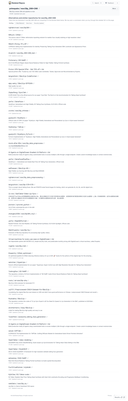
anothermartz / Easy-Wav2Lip (20, 308)
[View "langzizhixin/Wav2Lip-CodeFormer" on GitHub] (38, 76)
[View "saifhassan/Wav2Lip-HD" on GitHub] (29, 168)
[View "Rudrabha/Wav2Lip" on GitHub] (25, 298)
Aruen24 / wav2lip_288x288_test (22, 53)
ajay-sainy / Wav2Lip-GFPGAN (21, 83)
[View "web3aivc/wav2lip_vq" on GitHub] (27, 383)
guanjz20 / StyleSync (17, 118)
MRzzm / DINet (15, 35)
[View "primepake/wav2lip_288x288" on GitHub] (39, 8)
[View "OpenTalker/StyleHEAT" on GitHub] (28, 349)
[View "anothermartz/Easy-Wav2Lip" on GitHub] (33, 308)
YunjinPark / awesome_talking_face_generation (27, 317)
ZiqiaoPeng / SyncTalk (17, 92)
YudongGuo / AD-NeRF (18, 271)
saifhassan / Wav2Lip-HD (18, 168)
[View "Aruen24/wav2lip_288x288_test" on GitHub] (36, 53)
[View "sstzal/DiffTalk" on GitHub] (22, 331)
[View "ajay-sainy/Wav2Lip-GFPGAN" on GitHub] (33, 83)
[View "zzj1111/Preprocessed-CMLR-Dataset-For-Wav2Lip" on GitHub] (50, 289)
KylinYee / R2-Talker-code (19, 374)
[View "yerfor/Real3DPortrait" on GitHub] (28, 221)
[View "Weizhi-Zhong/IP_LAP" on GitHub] (27, 44)
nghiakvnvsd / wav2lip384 (19, 28)
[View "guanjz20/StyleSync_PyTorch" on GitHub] (33, 134)
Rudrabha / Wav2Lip (16, 299)
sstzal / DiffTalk (15, 331)
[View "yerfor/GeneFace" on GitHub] (24, 101)
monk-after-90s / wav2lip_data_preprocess (26, 143)
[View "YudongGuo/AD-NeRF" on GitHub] (28, 271)
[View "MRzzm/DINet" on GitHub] (21, 35)
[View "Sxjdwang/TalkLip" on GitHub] (24, 127)
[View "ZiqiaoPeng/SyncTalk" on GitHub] (27, 92)
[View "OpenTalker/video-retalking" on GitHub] (32, 340)
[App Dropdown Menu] (117, 3)
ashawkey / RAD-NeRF (18, 358)
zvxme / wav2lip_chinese (18, 111)
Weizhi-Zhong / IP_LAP (18, 44)
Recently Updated (39, 23)
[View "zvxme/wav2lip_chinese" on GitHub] (29, 110)
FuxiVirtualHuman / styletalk (20, 367)
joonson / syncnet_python (19, 205)
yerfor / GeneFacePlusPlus (19, 159)
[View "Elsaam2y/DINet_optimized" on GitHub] (32, 253)
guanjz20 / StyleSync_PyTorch (21, 134)
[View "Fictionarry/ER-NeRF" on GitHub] (27, 60)
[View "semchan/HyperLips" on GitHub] (26, 262)
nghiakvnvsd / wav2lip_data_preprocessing (26, 177)
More (114, 8)
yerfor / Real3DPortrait (18, 221)
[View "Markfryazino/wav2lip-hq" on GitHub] (30, 230)
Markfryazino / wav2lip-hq (19, 230)
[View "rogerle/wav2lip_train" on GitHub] (27, 246)
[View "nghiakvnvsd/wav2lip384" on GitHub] (30, 27)
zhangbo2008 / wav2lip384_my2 (22, 214)
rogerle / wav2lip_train (17, 246)
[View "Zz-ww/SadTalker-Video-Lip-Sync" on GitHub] (37, 193)
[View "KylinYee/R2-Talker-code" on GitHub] (30, 374)
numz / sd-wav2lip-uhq (18, 280)
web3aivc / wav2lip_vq (17, 384)
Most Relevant (19, 23)
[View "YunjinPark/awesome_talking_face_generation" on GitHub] (47, 317)
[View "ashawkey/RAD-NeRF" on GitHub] (27, 358)
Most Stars (29, 23)
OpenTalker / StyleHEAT (18, 349)
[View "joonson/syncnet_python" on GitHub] (30, 204)
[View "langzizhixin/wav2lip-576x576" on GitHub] (34, 184)
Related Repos (18, 3)
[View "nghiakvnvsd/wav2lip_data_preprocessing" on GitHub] (44, 177)
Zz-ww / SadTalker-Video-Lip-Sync (22, 194)
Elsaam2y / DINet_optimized (20, 253)
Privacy (110, 395)
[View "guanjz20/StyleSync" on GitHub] (26, 118)
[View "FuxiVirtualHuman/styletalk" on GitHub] (32, 367)
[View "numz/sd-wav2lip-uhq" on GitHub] (28, 280)
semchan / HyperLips (17, 262)
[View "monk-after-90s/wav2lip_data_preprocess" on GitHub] (44, 143)
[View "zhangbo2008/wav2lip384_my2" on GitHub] (36, 214)
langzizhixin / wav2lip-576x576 (21, 185)
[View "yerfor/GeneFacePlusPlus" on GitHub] (30, 159)
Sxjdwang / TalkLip (16, 127)
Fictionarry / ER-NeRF (17, 60)
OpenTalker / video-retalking (20, 340)
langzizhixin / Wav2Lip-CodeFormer (23, 76)
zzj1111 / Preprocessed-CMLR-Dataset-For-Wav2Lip (29, 290)
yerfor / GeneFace (16, 102)
